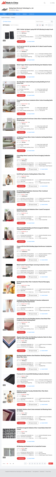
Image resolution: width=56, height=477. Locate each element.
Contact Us (31, 14)
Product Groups (7, 21)
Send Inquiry (21, 41)
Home (4, 14)
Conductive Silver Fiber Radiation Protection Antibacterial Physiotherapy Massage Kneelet (33, 300)
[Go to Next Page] (52, 25)
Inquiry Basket (31, 41)
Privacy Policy (48, 471)
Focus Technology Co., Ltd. (19, 471)
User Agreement (36, 471)
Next (50, 463)
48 (13, 463)
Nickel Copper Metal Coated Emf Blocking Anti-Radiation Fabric (34, 65)
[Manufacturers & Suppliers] (10, 2)
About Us (18, 14)
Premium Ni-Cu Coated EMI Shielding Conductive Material (33, 374)
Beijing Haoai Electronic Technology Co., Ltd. (21, 8)
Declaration (42, 471)
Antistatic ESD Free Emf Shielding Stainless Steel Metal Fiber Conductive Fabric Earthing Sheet (34, 319)
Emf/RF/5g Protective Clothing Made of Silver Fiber (31, 174)
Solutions (25, 14)
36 (10, 463)
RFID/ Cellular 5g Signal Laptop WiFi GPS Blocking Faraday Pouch (35, 29)
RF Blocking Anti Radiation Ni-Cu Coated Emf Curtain (31, 446)
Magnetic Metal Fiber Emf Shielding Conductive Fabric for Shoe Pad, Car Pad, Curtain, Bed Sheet (34, 337)
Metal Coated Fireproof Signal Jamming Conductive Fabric (33, 265)
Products (11, 14)
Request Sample (33, 169)
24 (7, 463)
